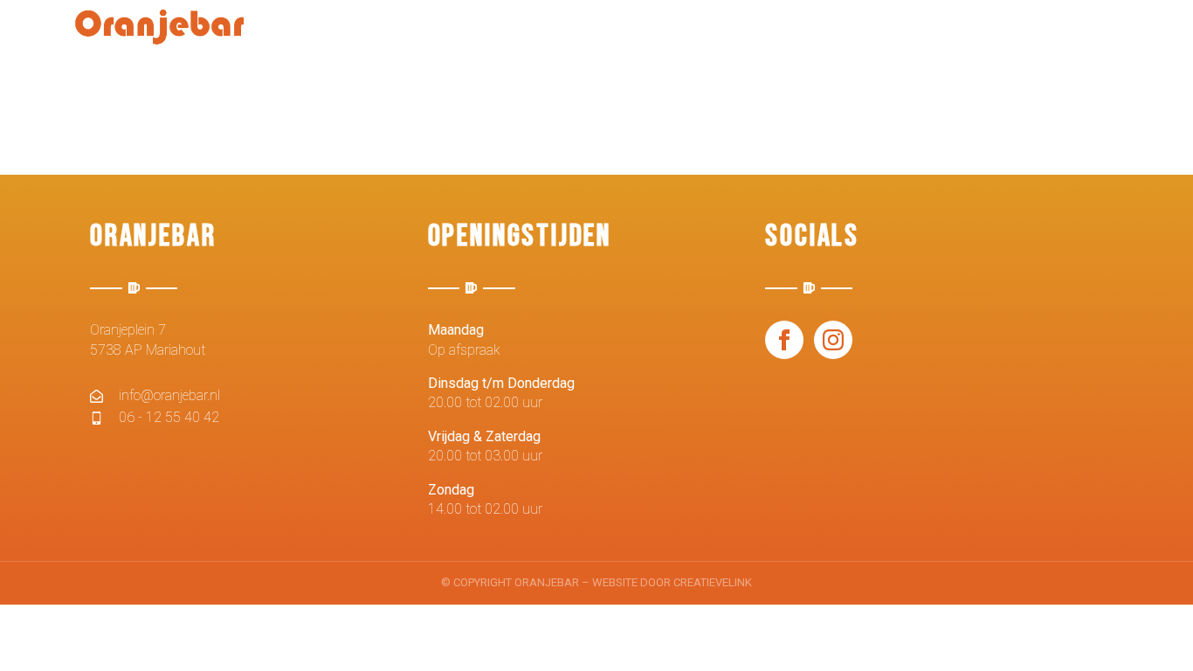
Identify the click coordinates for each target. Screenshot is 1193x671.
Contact (1070, 37)
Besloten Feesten (938, 37)
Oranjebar (799, 37)
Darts (686, 37)
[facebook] (784, 340)
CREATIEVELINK (712, 582)
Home (435, 37)
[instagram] (833, 340)
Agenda (602, 37)
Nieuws (514, 37)
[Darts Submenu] (724, 37)
